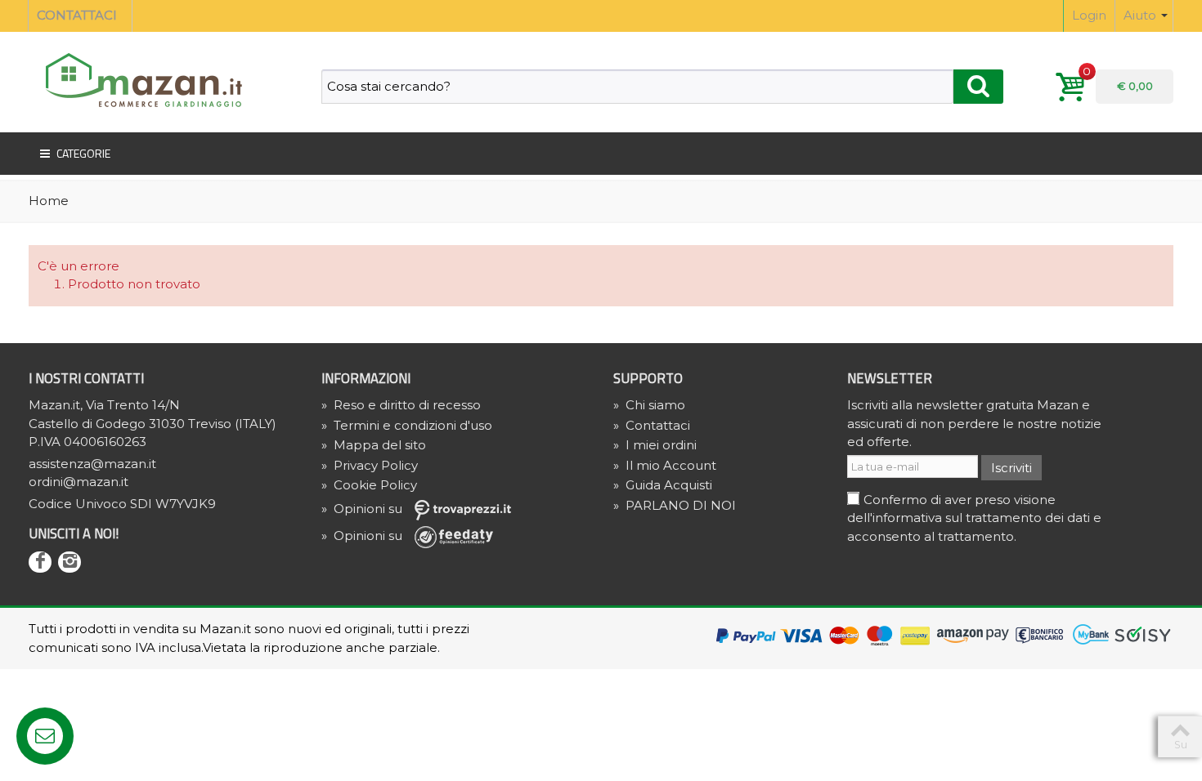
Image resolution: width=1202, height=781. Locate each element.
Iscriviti (1011, 467)
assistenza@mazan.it (92, 463)
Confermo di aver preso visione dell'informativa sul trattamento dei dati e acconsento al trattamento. (974, 518)
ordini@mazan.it (78, 481)
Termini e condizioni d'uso (406, 425)
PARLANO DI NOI (674, 505)
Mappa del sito (373, 445)
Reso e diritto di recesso (401, 405)
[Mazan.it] (139, 79)
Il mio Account (664, 465)
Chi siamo (649, 405)
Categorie (83, 153)
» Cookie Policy (369, 485)
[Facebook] (40, 562)
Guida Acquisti (662, 485)
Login (1089, 15)
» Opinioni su (363, 508)
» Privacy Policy (369, 465)
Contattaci (651, 425)
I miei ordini (655, 445)
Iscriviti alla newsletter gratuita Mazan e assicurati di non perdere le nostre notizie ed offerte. (974, 423)
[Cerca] (978, 86)
